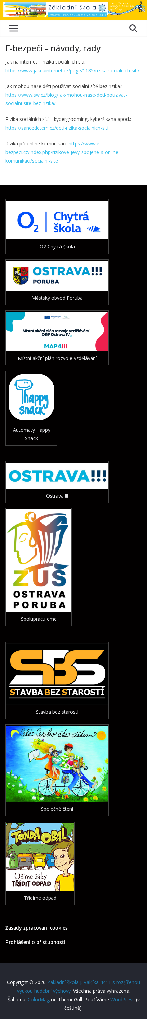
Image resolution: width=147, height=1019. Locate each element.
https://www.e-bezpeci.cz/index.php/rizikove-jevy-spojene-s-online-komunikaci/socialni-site (62, 152)
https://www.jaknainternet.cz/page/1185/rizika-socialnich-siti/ (72, 70)
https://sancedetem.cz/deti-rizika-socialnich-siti (56, 128)
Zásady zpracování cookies (36, 927)
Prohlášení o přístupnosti (35, 942)
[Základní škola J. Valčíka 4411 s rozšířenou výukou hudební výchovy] (73, 5)
